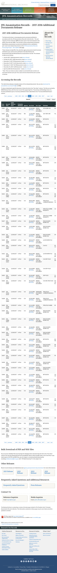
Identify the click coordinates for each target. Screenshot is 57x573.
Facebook (21, 561)
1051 (23, 96)
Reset (53, 99)
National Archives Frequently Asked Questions (33, 536)
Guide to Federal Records (35, 539)
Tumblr (28, 561)
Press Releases (36, 485)
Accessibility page (37, 517)
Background (49, 42)
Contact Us (53, 2)
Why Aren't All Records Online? (34, 546)
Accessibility (16, 567)
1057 (43, 96)
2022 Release (33, 472)
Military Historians (20, 535)
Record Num (8, 104)
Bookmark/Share (45, 2)
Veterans (18, 542)
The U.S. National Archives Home (14, 3)
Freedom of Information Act (32, 567)
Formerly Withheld (20, 104)
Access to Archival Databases (6, 544)
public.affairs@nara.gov (40, 499)
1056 (39, 96)
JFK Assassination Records (23, 19)
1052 (26, 96)
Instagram (26, 561)
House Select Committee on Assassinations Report (50, 51)
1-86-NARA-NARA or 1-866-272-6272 (28, 570)
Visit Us (40, 10)
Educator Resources (28, 10)
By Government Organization (5, 537)
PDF (30, 109)
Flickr (36, 561)
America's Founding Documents (51, 10)
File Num (45, 105)
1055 (36, 96)
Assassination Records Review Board (49, 57)
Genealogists (19, 533)
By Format (4, 535)
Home (3, 19)
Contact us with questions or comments (10, 524)
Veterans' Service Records (17, 10)
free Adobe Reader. (17, 516)
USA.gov (47, 567)
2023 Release (20, 472)
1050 (19, 96)
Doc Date (31, 105)
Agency (26, 105)
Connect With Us (28, 559)
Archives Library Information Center (6, 547)
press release (25, 57)
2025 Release (8, 471)
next (48, 96)
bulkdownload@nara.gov (12, 459)
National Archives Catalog (7, 540)
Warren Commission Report (49, 46)
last (52, 96)
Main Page (48, 41)
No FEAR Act (42, 567)
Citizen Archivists (35, 2)
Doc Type (38, 105)
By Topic (4, 533)
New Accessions (46, 535)
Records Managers (20, 540)
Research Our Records (6, 10)
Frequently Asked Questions (13, 485)
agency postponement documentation (34, 468)
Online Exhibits (5, 549)
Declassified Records (34, 541)
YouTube (31, 561)
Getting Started (32, 533)
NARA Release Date (13, 104)
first (5, 96)
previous (10, 96)
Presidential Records (6, 542)
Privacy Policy (23, 567)
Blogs (33, 561)
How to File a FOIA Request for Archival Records (33, 550)
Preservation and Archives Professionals (21, 537)
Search (53, 5)
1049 (16, 96)
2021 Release (47, 472)
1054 (33, 96)
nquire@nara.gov (11, 499)
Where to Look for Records (33, 543)
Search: (28, 99)
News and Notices (47, 533)
